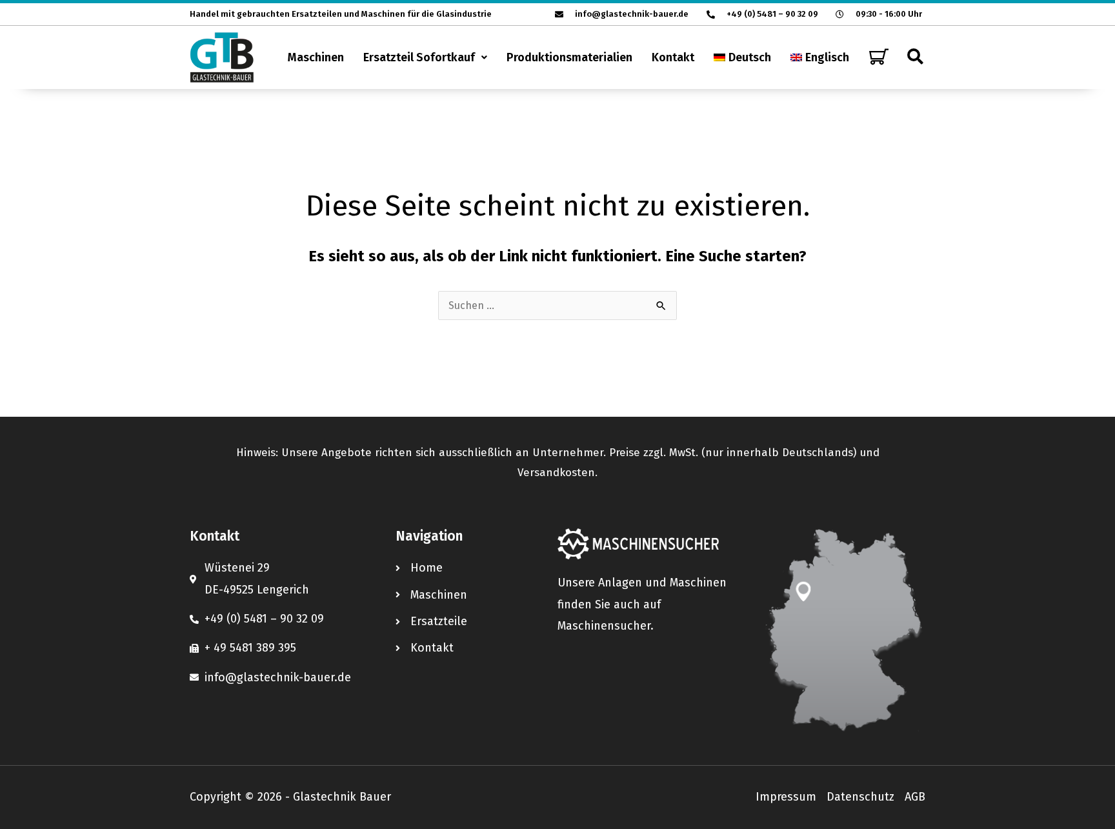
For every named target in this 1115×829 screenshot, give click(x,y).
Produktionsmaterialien (569, 57)
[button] (425, 57)
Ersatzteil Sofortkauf (419, 57)
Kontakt (673, 57)
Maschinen (316, 57)
